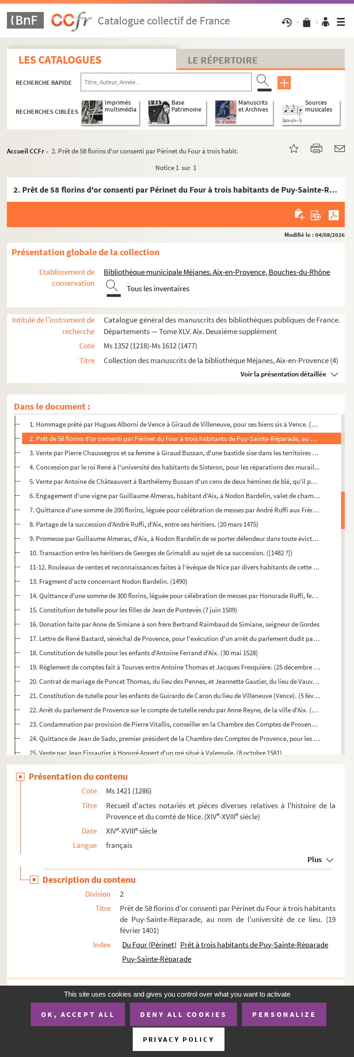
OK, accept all (78, 1014)
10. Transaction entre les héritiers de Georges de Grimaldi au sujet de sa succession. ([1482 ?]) (161, 552)
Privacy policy (178, 1039)
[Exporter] (316, 214)
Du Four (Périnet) (149, 945)
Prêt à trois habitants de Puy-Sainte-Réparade (254, 945)
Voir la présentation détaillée (283, 374)
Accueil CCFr (25, 151)
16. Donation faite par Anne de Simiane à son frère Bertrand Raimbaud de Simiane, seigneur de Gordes (174, 624)
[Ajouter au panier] (300, 214)
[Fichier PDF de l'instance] (334, 214)
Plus (314, 859)
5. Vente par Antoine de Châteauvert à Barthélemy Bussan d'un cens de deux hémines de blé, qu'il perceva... (175, 481)
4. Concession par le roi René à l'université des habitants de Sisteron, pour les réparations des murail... (175, 467)
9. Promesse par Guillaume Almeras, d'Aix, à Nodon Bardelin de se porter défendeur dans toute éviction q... (175, 538)
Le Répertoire (223, 59)
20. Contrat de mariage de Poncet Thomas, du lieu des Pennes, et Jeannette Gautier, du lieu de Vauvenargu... (175, 681)
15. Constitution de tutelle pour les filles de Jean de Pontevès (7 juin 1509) (133, 609)
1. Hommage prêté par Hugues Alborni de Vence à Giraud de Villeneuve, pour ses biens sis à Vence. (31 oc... (175, 424)
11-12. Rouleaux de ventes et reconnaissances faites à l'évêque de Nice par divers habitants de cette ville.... (175, 567)
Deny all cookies (183, 1014)
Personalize (284, 1014)
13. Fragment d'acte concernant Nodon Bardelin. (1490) (109, 581)
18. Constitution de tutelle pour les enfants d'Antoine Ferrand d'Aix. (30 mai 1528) (144, 652)
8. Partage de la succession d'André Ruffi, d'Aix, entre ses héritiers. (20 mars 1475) (144, 524)
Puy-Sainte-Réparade (156, 959)
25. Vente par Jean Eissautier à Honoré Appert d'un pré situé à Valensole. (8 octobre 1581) (156, 752)
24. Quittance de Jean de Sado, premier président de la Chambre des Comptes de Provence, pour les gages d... (175, 738)
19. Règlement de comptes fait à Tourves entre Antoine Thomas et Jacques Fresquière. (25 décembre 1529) (175, 667)
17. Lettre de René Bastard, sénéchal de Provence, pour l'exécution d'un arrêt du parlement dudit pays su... (175, 638)
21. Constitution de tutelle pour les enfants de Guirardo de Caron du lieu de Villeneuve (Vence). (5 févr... (175, 695)
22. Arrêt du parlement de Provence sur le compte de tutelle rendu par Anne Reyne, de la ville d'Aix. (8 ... (175, 709)
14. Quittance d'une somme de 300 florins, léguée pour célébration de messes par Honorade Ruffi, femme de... (175, 595)
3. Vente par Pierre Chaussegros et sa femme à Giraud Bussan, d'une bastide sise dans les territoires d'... (175, 452)
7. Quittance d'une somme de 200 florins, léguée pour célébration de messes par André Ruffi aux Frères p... (175, 509)
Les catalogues (59, 60)
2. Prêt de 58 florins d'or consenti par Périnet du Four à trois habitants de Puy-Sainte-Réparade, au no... (175, 438)
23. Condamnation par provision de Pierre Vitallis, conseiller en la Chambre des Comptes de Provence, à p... (175, 724)
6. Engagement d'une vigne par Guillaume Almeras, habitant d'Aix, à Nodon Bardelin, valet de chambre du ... (175, 495)
